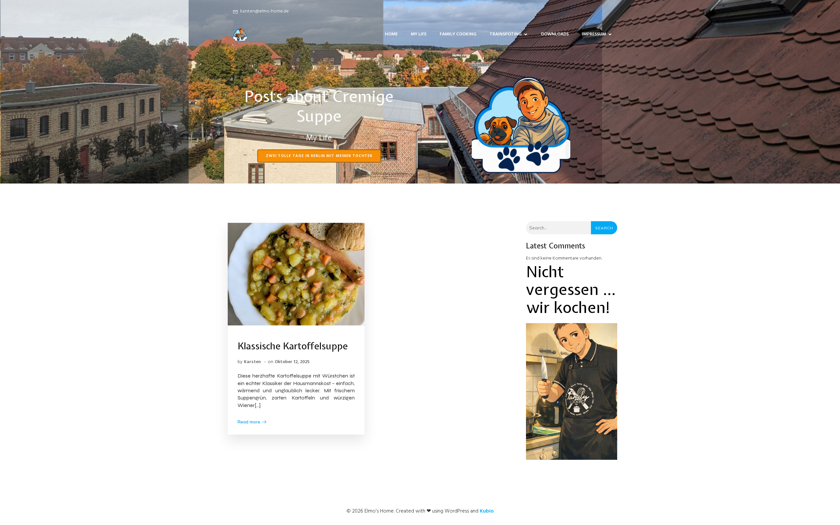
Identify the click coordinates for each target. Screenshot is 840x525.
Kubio (487, 511)
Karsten (252, 362)
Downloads (555, 34)
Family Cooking (458, 34)
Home (391, 34)
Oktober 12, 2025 (292, 362)
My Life (419, 34)
